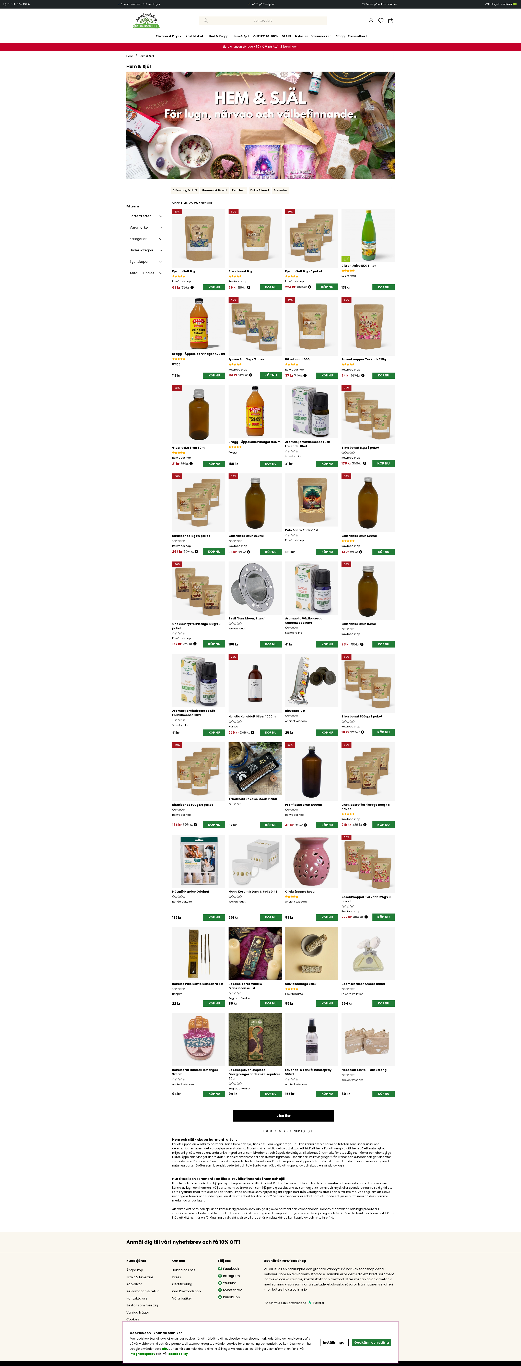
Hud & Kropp (218, 36)
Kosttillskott (195, 36)
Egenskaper (139, 261)
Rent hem (238, 190)
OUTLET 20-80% (265, 36)
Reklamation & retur (142, 1291)
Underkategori (141, 250)
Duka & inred (259, 190)
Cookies (132, 1319)
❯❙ (310, 1131)
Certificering (182, 1284)
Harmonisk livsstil (214, 190)
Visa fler (283, 1115)
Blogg (340, 36)
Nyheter (301, 36)
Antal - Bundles (142, 273)
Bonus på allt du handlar (381, 4)
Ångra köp (134, 1270)
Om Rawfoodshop (186, 1291)
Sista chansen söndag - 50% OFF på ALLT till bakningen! (260, 47)
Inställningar (334, 1342)
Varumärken (321, 36)
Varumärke (139, 227)
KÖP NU (327, 287)
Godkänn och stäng (371, 1342)
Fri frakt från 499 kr (19, 4)
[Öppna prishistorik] (192, 287)
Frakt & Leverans (139, 1277)
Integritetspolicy (142, 1354)
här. (165, 1349)
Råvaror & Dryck (168, 36)
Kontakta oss (136, 1298)
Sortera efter (140, 216)
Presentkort (357, 36)
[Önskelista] (381, 20)
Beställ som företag (142, 1305)
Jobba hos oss (183, 1270)
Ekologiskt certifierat (500, 4)
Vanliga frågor (137, 1312)
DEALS (286, 36)
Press (176, 1277)
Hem (129, 56)
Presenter (280, 190)
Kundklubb (231, 1297)
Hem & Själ (240, 36)
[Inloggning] (371, 20)
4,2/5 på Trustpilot (263, 4)
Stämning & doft (185, 190)
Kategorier (138, 239)
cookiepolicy (178, 1354)
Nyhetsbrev (232, 1290)
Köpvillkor (134, 1284)
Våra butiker (182, 1298)
